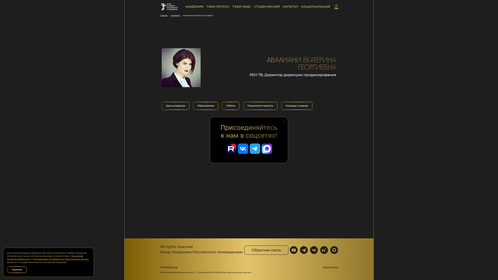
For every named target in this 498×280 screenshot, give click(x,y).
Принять (17, 269)
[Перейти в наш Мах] (267, 149)
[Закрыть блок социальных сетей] (284, 121)
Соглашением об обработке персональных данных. (61, 259)
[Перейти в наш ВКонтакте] (243, 149)
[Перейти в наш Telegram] (255, 149)
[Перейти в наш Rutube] (231, 149)
